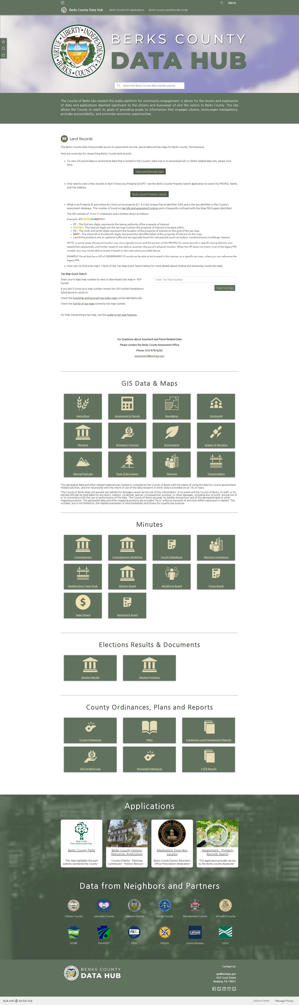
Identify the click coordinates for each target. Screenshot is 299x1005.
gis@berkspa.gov (226, 974)
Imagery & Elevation (216, 445)
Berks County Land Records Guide (168, 10)
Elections (83, 445)
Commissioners (83, 557)
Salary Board (83, 615)
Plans (149, 740)
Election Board (127, 586)
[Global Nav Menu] (62, 2)
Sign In (232, 2)
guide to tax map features (122, 315)
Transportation (216, 474)
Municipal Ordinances (149, 769)
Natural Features (83, 474)
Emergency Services (127, 445)
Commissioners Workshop (127, 557)
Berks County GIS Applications (126, 10)
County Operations (172, 557)
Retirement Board (127, 615)
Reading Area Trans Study (83, 586)
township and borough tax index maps (95, 298)
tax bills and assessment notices (140, 208)
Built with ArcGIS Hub (17, 1001)
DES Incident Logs (90, 769)
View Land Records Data (149, 171)
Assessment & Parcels (127, 416)
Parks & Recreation (127, 474)
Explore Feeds (261, 1000)
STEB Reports (208, 769)
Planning (172, 474)
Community (216, 416)
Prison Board (216, 586)
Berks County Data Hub (86, 9)
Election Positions (149, 677)
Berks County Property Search (149, 194)
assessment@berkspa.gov (149, 356)
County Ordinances (90, 740)
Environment (171, 445)
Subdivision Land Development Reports (208, 740)
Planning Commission (216, 557)
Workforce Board (172, 586)
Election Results (90, 677)
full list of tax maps (84, 303)
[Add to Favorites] (3, 41)
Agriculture (83, 416)
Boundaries (171, 416)
